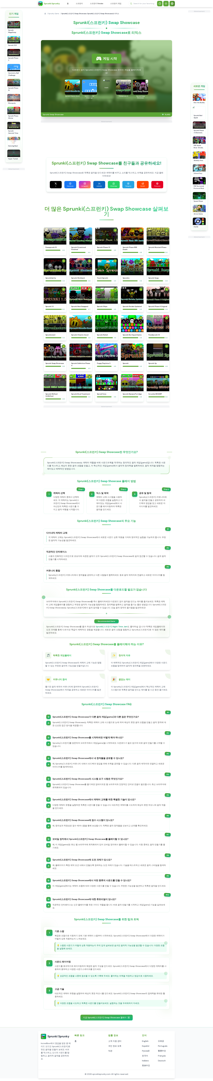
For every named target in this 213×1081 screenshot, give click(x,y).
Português (162, 1046)
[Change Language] (172, 3)
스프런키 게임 (115, 3)
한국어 (145, 1055)
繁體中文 (162, 1051)
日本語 (161, 1041)
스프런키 (79, 3)
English (145, 1041)
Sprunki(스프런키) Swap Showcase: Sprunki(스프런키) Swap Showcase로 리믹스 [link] (90, 14)
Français (162, 1055)
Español (145, 1046)
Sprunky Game (53, 14)
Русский (145, 1051)
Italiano (145, 1060)
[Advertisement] (14, 203)
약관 (110, 1051)
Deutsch (162, 1060)
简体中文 (146, 1065)
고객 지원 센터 (114, 1041)
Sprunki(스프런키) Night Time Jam (111, 626)
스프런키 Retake (96, 3)
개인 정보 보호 (114, 1046)
